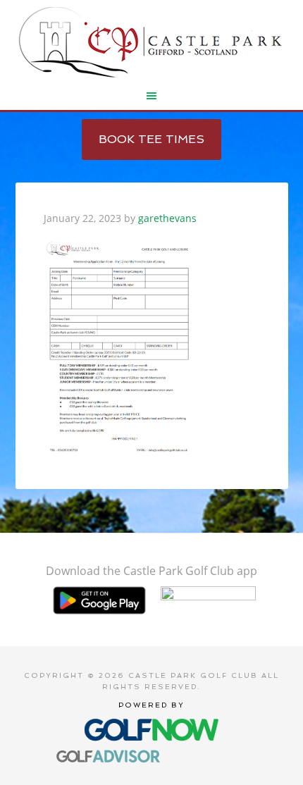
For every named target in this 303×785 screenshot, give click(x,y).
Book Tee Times (151, 139)
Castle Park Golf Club (151, 42)
